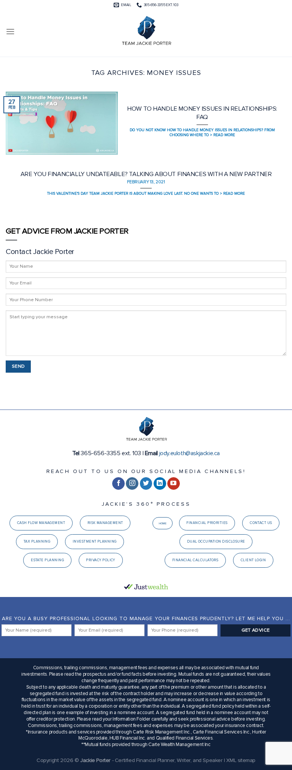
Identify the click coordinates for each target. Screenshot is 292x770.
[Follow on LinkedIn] (160, 483)
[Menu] (10, 31)
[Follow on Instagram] (132, 483)
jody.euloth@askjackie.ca (189, 453)
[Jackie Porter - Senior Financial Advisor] (146, 31)
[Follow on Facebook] (118, 483)
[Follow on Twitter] (146, 483)
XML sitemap (241, 760)
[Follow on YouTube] (173, 483)
